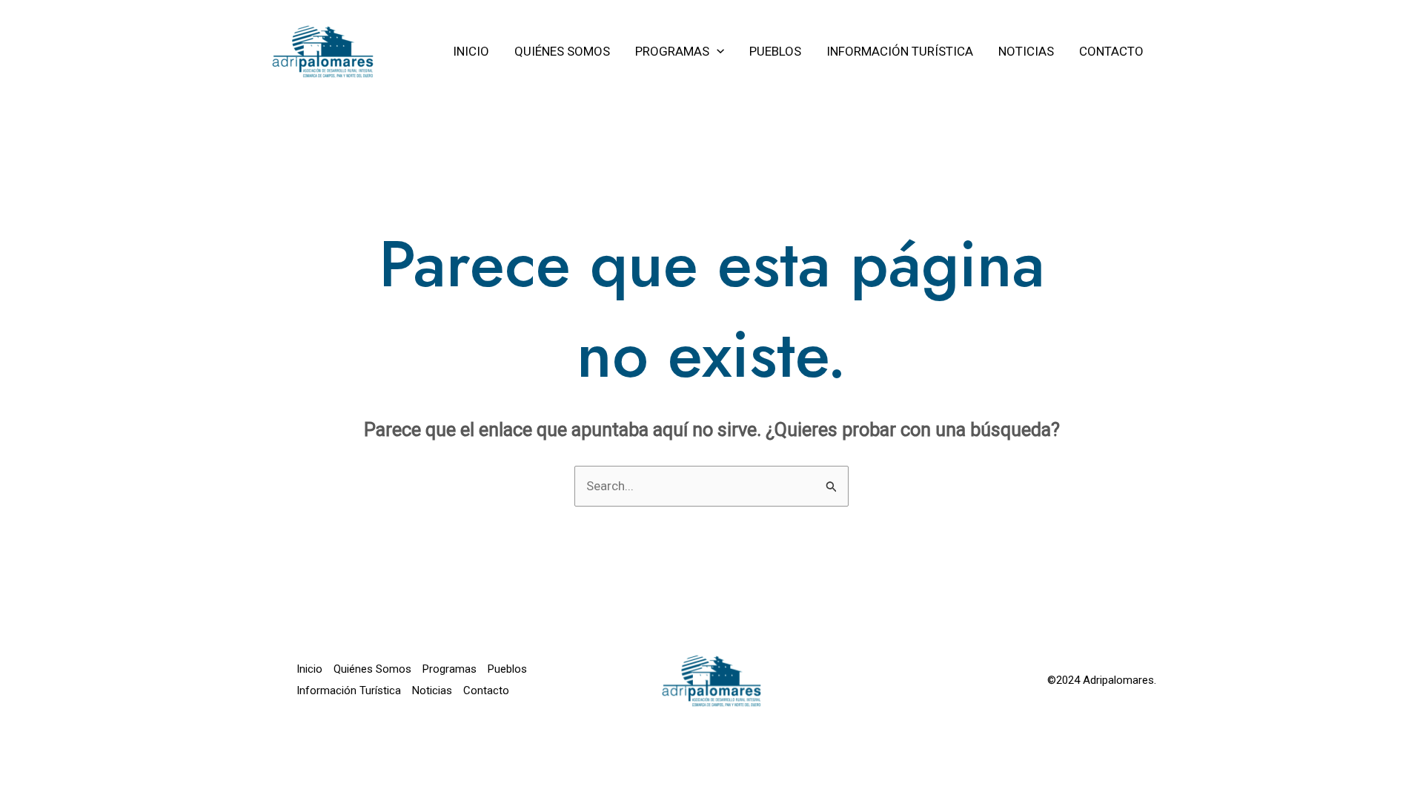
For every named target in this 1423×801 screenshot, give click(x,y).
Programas (449, 669)
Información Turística (348, 690)
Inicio (309, 669)
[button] (716, 51)
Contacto (486, 690)
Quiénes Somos (372, 669)
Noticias (432, 690)
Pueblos (507, 669)
